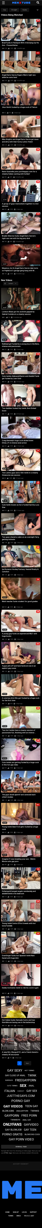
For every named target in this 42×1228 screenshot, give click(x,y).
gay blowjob (13, 1129)
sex (23, 1085)
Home (7, 1212)
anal (31, 1085)
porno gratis (12, 1134)
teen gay (31, 1106)
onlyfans (12, 1124)
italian (9, 1091)
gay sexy (14, 1070)
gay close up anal (15, 1075)
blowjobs (8, 1111)
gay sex (31, 1090)
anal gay (27, 1120)
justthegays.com (21, 1096)
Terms (10, 1216)
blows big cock (32, 1134)
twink (32, 1075)
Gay (4, 10)
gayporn (11, 1115)
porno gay (20, 1101)
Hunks (25, 10)
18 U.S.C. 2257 (29, 1216)
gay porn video (21, 1139)
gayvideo (31, 1124)
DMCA (18, 1216)
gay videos (13, 1106)
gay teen (30, 1129)
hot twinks (29, 1070)
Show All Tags (21, 1146)
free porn (29, 1115)
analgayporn (22, 1111)
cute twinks (12, 1086)
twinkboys (15, 1120)
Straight (14, 10)
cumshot (20, 1091)
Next (27, 1063)
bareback (9, 1080)
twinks (34, 1111)
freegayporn (25, 1080)
